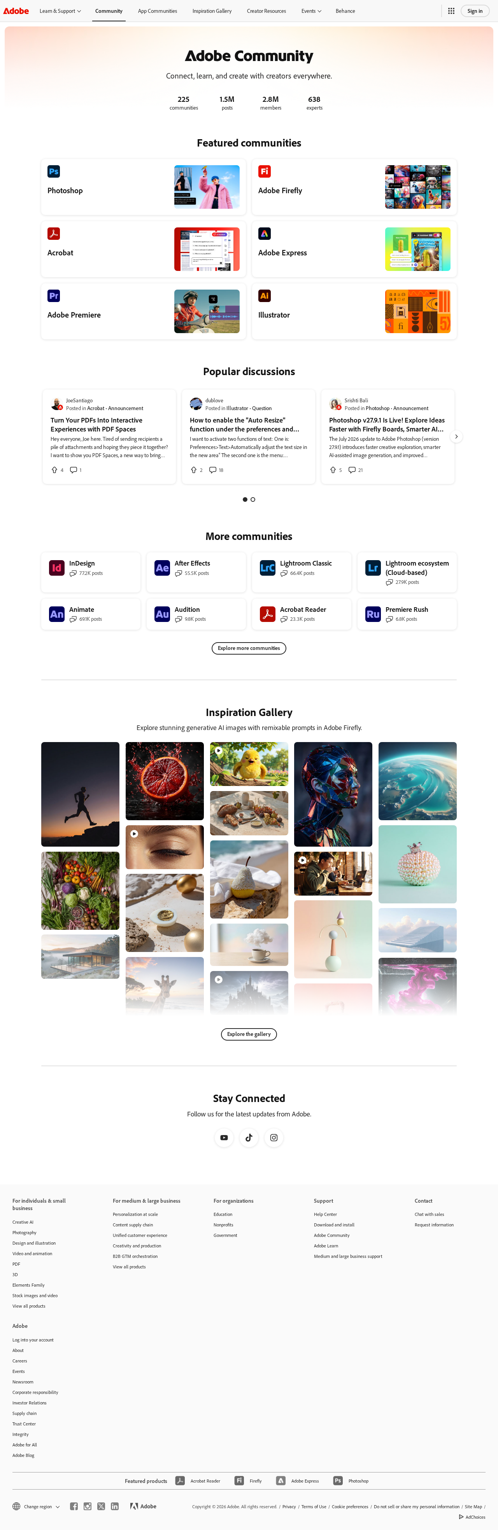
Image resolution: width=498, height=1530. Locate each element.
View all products (29, 1306)
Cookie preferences (350, 1506)
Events (309, 10)
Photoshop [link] (377, 408)
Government (225, 1235)
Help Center (325, 1214)
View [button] (104, 837)
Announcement (125, 408)
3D (15, 1274)
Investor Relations (29, 1403)
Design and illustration (34, 1243)
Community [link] (109, 10)
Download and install (334, 1225)
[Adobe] (16, 10)
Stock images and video (35, 1295)
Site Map (473, 1506)
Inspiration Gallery (212, 10)
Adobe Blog (23, 1455)
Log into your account (33, 1340)
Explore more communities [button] (249, 647)
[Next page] (456, 436)
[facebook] (74, 1506)
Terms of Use (314, 1506)
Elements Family (28, 1285)
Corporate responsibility (35, 1392)
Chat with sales (429, 1214)
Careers (19, 1361)
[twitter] (101, 1506)
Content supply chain (133, 1225)
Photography (24, 1232)
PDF (16, 1264)
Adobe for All (24, 1445)
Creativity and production (137, 1246)
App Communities (157, 10)
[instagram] (87, 1506)
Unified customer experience (140, 1235)
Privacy (289, 1506)
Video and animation (32, 1253)
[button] (451, 11)
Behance (345, 10)
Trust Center (24, 1424)
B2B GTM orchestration (135, 1256)
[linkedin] (115, 1506)
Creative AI (22, 1222)
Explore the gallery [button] (249, 1033)
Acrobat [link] (95, 408)
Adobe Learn (326, 1246)
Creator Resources (266, 10)
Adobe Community (332, 1235)
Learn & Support (57, 10)
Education (223, 1214)
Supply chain (24, 1413)
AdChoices (476, 1517)
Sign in (475, 10)
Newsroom (22, 1382)
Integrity (20, 1434)
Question (262, 408)
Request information (434, 1225)
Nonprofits (223, 1225)
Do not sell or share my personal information (416, 1506)
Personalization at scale (135, 1214)
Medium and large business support (348, 1256)
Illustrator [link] (237, 408)
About (18, 1350)
